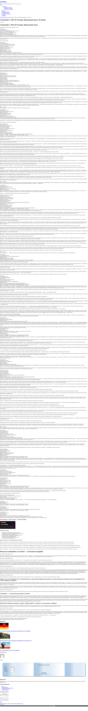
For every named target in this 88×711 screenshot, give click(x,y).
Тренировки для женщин (8, 9)
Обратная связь (4, 687)
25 (1, 700)
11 (1, 698)
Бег (2, 10)
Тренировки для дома (8, 7)
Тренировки (4, 6)
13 (4, 698)
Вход (3, 686)
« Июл (1, 702)
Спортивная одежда (5, 12)
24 (0, 700)
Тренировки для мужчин (8, 8)
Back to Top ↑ (2, 704)
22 (6, 699)
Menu (1, 4)
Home (1, 17)
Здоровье (3, 14)
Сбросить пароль (5, 689)
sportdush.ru (3, 1)
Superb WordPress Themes (18, 703)
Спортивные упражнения (6, 13)
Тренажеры (4, 15)
